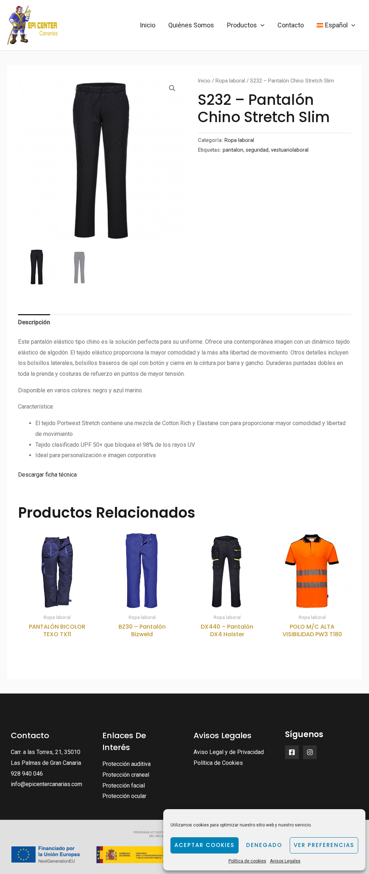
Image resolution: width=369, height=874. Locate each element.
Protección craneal (125, 774)
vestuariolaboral (289, 150)
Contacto (290, 25)
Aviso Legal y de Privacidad (229, 752)
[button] (172, 88)
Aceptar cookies (204, 845)
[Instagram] (310, 752)
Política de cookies (247, 861)
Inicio (147, 25)
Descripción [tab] (34, 322)
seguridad (257, 150)
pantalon (233, 150)
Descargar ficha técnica (47, 474)
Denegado (264, 845)
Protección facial (123, 785)
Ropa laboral (230, 80)
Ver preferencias (324, 845)
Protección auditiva (126, 764)
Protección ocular (124, 796)
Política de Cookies (218, 762)
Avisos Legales (285, 861)
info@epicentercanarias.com (46, 784)
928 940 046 (27, 773)
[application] (260, 25)
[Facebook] (292, 752)
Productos (242, 25)
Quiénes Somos (191, 25)
